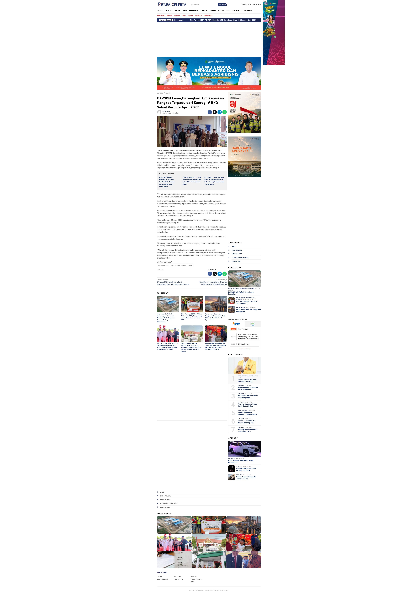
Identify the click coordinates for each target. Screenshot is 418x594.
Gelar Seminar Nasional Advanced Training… (247, 381)
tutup (264, 1)
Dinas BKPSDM (163, 265)
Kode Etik (177, 576)
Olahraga (241, 393)
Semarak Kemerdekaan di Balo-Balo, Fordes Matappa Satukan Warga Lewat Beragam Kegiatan (215, 346)
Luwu (190, 265)
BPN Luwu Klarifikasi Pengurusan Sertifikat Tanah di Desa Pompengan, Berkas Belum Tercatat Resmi (191, 347)
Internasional (243, 288)
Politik (251, 376)
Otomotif (241, 385)
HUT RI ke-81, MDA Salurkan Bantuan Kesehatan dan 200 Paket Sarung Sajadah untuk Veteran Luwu (167, 346)
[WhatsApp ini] (224, 112)
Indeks (159, 576)
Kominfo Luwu (237, 250)
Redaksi (193, 576)
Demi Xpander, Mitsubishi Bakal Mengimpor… (248, 388)
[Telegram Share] (219, 112)
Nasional (251, 288)
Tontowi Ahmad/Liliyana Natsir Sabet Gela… (247, 405)
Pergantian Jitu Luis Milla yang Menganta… (248, 397)
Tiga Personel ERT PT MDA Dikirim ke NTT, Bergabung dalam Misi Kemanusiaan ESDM (191, 317)
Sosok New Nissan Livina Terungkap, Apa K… (246, 469)
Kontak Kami (178, 579)
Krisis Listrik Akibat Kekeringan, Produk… (241, 293)
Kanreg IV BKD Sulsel (178, 265)
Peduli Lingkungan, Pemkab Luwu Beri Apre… (248, 413)
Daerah (235, 288)
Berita (230, 288)
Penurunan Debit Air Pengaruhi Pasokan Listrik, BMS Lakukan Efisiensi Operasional (235, 20)
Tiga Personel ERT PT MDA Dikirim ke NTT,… (246, 302)
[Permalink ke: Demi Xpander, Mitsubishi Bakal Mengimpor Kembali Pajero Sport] (244, 449)
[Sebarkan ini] (210, 112)
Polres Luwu (236, 261)
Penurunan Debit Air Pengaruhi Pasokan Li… (248, 310)
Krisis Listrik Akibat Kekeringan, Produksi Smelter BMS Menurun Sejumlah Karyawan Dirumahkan (167, 181)
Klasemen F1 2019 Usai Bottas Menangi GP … (247, 422)
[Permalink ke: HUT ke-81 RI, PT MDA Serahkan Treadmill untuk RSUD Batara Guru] (243, 559)
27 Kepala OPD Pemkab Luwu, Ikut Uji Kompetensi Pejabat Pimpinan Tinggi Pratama (173, 282)
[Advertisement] (209, 39)
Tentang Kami (162, 579)
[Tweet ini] (215, 112)
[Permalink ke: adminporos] (159, 112)
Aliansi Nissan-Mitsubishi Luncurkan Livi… (247, 430)
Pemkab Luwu (237, 254)
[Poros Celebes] (172, 4)
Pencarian (222, 5)
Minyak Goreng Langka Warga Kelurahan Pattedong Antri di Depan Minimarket (213, 282)
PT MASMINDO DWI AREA (240, 258)
